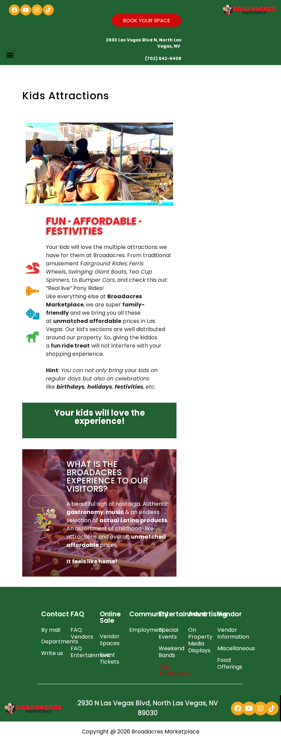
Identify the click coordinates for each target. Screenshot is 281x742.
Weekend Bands (170, 651)
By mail (50, 630)
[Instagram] (37, 9)
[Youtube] (25, 9)
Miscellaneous (228, 648)
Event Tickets (109, 658)
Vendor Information (228, 633)
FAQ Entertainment (82, 651)
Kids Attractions (170, 670)
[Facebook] (14, 9)
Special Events (168, 633)
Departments (52, 641)
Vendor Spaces (110, 639)
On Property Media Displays (199, 640)
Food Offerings (228, 663)
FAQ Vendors (82, 633)
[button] (9, 54)
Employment (140, 630)
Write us (52, 653)
